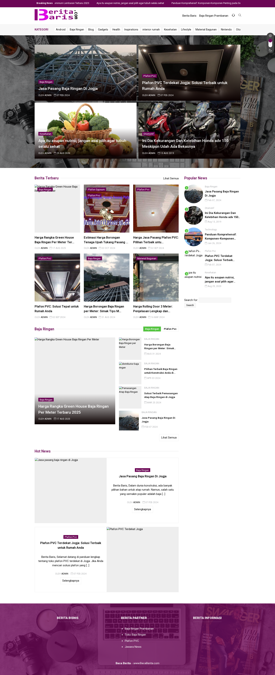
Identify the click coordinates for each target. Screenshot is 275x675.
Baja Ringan (77, 29)
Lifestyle (186, 29)
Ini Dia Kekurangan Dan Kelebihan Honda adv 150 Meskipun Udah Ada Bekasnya (221, 215)
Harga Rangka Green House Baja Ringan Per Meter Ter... (54, 240)
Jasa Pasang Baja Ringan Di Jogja (68, 88)
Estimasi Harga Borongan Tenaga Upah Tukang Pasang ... (106, 240)
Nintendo (226, 29)
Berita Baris (189, 15)
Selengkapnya (142, 509)
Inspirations (131, 29)
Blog (91, 29)
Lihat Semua (171, 178)
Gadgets (103, 29)
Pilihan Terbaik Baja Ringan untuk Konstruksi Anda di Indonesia (160, 372)
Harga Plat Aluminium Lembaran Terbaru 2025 (36, 3)
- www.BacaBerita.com (137, 663)
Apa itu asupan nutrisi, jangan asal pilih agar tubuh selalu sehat (101, 3)
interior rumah (151, 29)
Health (116, 29)
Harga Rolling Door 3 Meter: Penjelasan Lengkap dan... (153, 309)
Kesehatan (170, 29)
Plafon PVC (132, 640)
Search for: (191, 300)
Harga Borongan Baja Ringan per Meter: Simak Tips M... (104, 309)
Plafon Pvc (149, 75)
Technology (211, 229)
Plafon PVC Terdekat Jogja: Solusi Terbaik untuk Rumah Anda (219, 258)
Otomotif (148, 133)
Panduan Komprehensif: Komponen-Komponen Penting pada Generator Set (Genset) (188, 3)
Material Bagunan (206, 29)
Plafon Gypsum (96, 189)
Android (60, 29)
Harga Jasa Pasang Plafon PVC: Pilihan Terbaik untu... (156, 240)
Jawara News (133, 646)
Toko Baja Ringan (135, 634)
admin (48, 95)
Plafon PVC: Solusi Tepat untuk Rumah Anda (57, 309)
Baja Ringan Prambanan (213, 15)
